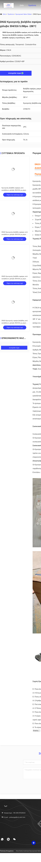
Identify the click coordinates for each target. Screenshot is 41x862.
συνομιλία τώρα (14, 73)
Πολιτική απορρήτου (7, 851)
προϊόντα (11, 14)
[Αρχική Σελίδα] (8, 5)
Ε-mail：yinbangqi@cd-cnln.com (14, 817)
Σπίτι (22, 5)
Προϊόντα (32, 5)
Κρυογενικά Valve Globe (23, 14)
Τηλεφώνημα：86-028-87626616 (14, 813)
